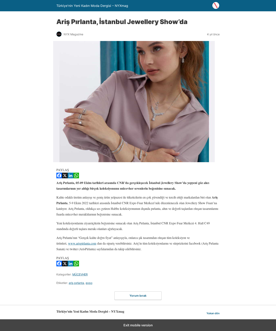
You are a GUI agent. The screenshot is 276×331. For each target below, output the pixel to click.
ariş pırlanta (76, 283)
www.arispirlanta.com (82, 243)
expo (89, 283)
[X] (65, 177)
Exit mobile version (138, 325)
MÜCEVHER (80, 274)
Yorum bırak (138, 295)
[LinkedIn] (70, 177)
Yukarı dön (213, 313)
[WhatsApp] (76, 177)
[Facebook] (59, 177)
